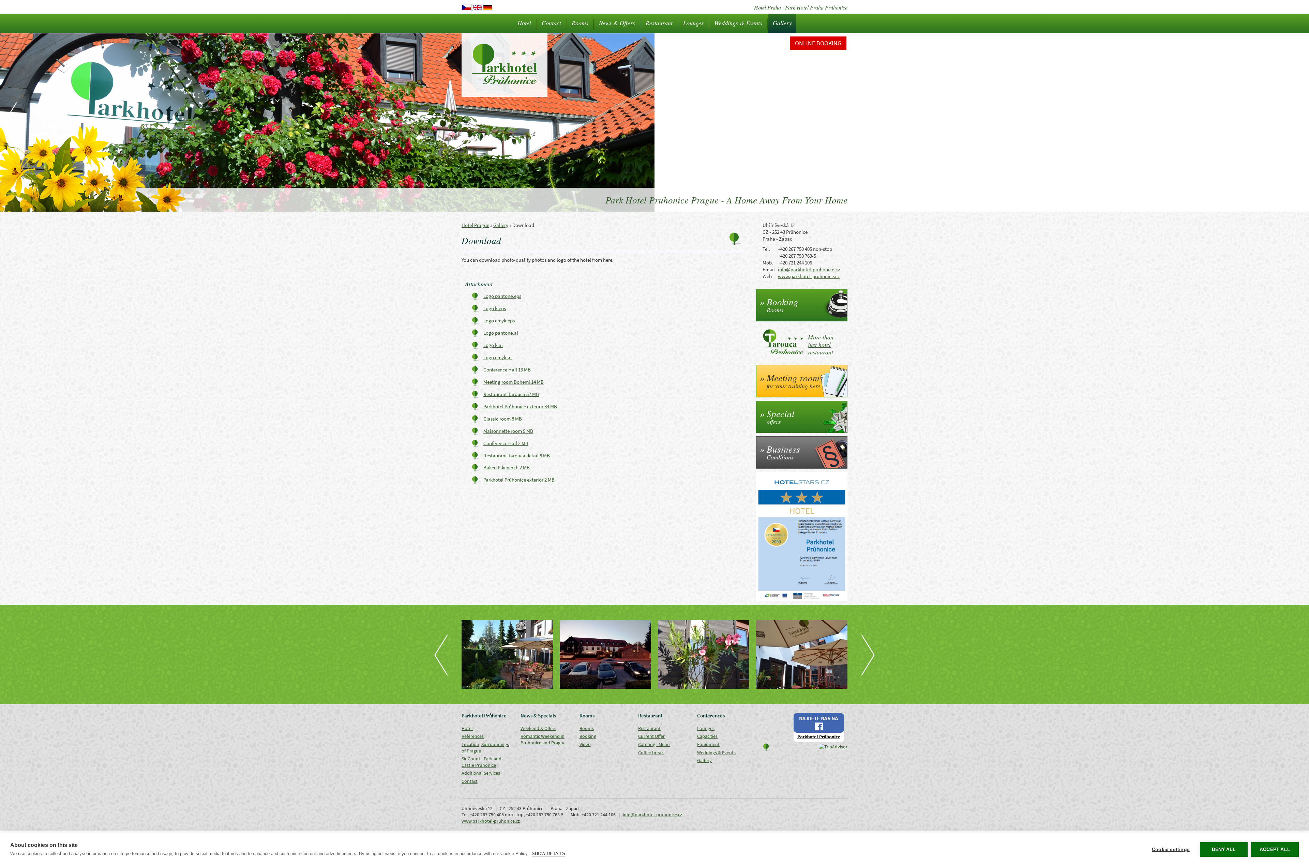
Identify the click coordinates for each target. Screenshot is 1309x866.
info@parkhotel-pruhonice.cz (809, 269)
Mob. (768, 262)
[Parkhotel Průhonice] (605, 654)
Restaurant (659, 23)
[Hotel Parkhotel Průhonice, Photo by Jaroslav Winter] (802, 654)
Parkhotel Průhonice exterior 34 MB (520, 406)
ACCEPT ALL (1275, 849)
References (473, 736)
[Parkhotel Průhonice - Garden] (703, 654)
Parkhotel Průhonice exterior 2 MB (519, 479)
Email (769, 269)
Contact (551, 23)
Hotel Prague (475, 225)
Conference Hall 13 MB (507, 369)
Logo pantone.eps (502, 296)
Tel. (766, 249)
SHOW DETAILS (548, 853)
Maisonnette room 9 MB (508, 431)
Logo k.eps (494, 308)
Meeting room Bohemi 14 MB (513, 382)
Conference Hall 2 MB (505, 443)
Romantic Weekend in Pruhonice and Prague (543, 739)
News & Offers (617, 23)
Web (767, 276)
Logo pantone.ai (500, 333)
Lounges (693, 23)
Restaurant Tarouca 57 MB (511, 394)
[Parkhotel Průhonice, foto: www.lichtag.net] (507, 654)
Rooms (580, 23)
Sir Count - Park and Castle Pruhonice (481, 762)
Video (585, 744)
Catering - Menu (654, 744)
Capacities (707, 736)
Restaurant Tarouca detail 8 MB (516, 455)
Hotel (524, 23)
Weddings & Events (738, 23)
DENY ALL (1224, 849)
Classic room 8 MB (502, 418)
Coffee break (651, 752)
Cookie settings (1171, 849)
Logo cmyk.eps (499, 320)
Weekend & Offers (538, 728)
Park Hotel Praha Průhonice (816, 7)
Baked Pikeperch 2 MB (506, 467)
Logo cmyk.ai (497, 357)
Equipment (708, 744)
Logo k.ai (493, 345)
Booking (588, 736)
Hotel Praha (767, 7)
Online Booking (818, 43)
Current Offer (651, 736)
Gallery (782, 23)
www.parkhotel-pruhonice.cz (809, 276)
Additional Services (481, 773)
